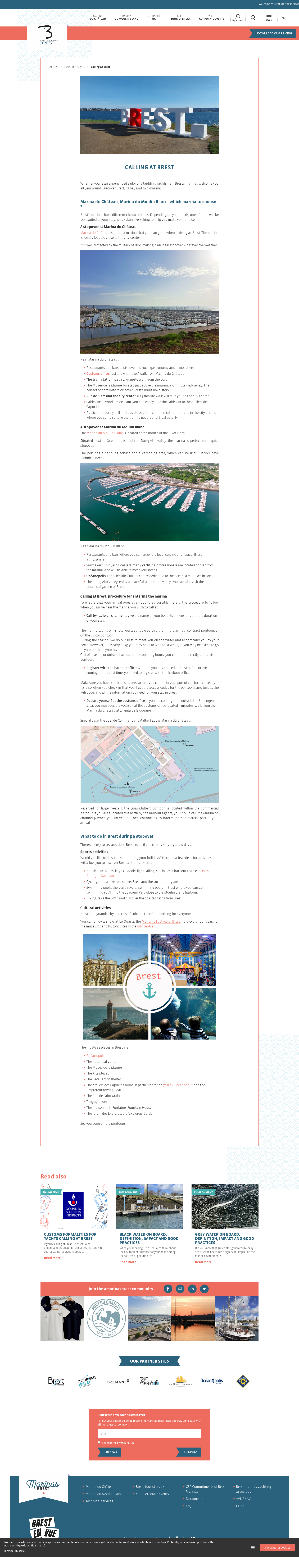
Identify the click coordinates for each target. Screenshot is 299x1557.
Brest (181, 17)
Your (211, 17)
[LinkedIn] (192, 1289)
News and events (74, 66)
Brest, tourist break (150, 1486)
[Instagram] (180, 1289)
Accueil (53, 66)
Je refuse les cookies (14, 1551)
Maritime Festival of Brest (161, 921)
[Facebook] (168, 1289)
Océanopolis (95, 1056)
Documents (194, 1499)
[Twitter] (204, 1289)
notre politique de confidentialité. (25, 1545)
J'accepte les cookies (277, 1547)
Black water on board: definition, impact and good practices (149, 1238)
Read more (52, 1258)
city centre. (145, 926)
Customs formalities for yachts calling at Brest (70, 1236)
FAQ (189, 1506)
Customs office (97, 373)
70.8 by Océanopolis (178, 1085)
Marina (98, 17)
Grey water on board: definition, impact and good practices (224, 1238)
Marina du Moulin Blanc (105, 433)
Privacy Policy (125, 1442)
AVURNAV (243, 1499)
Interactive (154, 17)
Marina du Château (94, 233)
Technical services (99, 1501)
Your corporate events (152, 1494)
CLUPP (241, 1506)
